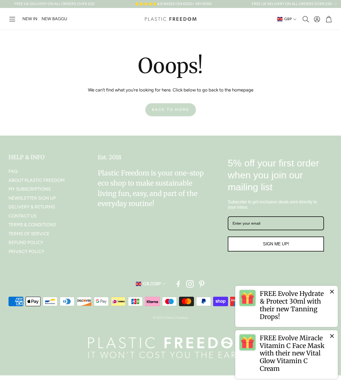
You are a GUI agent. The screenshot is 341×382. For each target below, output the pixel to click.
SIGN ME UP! (276, 244)
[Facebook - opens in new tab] (178, 284)
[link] (286, 306)
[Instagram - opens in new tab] (190, 284)
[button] (12, 19)
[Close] (332, 291)
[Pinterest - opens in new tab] (201, 284)
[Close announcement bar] (336, 4)
